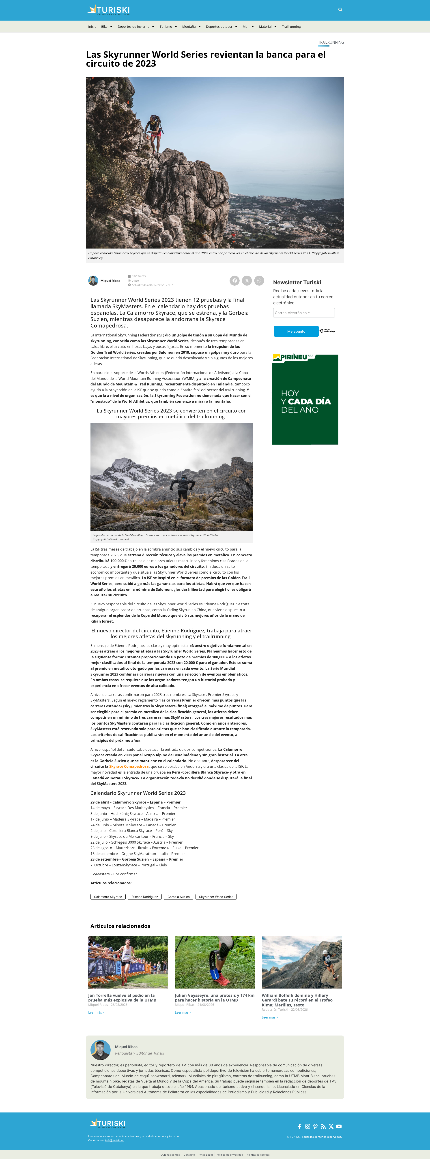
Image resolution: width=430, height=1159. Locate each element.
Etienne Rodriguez (144, 897)
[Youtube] (339, 1126)
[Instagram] (307, 1126)
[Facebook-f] (300, 1126)
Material (265, 26)
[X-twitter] (331, 1126)
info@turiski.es (114, 1140)
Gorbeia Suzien (179, 897)
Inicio (92, 26)
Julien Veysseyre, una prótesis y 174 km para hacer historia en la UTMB (215, 998)
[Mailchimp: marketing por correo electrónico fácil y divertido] (327, 334)
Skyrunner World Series (216, 897)
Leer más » (96, 1012)
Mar (246, 26)
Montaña (189, 26)
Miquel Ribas (110, 281)
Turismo (166, 26)
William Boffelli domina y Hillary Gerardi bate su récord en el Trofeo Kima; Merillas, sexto (297, 1000)
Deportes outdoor (219, 26)
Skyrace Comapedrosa (129, 766)
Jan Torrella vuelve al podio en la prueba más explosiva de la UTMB (122, 998)
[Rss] (323, 1126)
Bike (104, 26)
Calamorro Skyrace (108, 897)
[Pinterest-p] (315, 1126)
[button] (340, 9)
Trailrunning (291, 26)
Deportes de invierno (133, 26)
